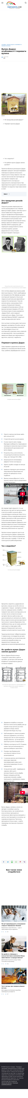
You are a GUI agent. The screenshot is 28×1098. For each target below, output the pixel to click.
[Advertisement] (14, 28)
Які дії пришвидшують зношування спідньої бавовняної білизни (13, 924)
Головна (3, 44)
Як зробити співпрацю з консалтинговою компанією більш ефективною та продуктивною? (13, 955)
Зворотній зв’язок (6, 1083)
